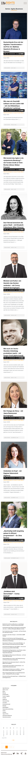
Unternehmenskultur (7, 717)
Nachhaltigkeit (5, 707)
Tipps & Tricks (5, 713)
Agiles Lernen (5, 689)
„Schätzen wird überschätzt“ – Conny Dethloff (11, 593)
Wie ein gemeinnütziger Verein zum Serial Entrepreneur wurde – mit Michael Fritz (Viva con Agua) (14, 673)
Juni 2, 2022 (13, 67)
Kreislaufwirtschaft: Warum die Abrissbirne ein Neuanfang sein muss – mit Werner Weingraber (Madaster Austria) (14, 628)
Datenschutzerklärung (6, 754)
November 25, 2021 (14, 437)
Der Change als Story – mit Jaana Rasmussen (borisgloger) (13, 413)
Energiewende (5, 694)
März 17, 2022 (13, 377)
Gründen (4, 697)
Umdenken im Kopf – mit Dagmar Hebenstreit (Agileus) (12, 473)
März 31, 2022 (13, 247)
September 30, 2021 (15, 558)
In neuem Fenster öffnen (18, 56)
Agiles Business (6, 688)
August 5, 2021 (14, 614)
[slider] (22, 53)
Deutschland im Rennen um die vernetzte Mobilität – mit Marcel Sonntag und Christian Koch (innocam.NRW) (14, 643)
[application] (14, 53)
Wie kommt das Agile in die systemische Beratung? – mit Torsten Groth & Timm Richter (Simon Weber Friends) (13, 162)
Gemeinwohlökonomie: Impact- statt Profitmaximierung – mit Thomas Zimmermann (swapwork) (14, 659)
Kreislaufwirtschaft (6, 704)
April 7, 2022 (13, 189)
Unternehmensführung (7, 715)
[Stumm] (19, 53)
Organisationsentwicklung (8, 709)
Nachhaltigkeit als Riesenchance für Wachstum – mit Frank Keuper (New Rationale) (14, 655)
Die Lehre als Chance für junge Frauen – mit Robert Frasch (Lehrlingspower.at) (14, 677)
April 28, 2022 (13, 124)
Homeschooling (6, 701)
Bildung (4, 693)
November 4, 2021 (14, 497)
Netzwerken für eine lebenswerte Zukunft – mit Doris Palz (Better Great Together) (14, 662)
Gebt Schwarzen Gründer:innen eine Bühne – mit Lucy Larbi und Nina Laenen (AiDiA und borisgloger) (13, 670)
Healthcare (5, 699)
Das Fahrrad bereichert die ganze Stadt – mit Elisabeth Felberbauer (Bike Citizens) (13, 225)
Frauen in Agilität (6, 696)
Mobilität (4, 705)
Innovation (5, 702)
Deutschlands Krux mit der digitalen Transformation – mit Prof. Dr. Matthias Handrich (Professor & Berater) (13, 46)
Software (4, 712)
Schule (4, 710)
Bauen (4, 691)
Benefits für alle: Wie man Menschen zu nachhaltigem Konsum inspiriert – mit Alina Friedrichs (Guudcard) (13, 624)
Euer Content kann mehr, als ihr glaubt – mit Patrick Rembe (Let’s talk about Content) (14, 632)
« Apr (13, 740)
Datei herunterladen (7, 56)
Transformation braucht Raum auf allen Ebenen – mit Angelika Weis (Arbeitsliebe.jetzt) (13, 666)
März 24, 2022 (13, 315)
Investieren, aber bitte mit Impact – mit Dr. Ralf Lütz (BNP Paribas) (14, 635)
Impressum (4, 752)
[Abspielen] (5, 53)
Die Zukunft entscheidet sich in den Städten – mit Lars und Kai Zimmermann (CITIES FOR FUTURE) (14, 647)
